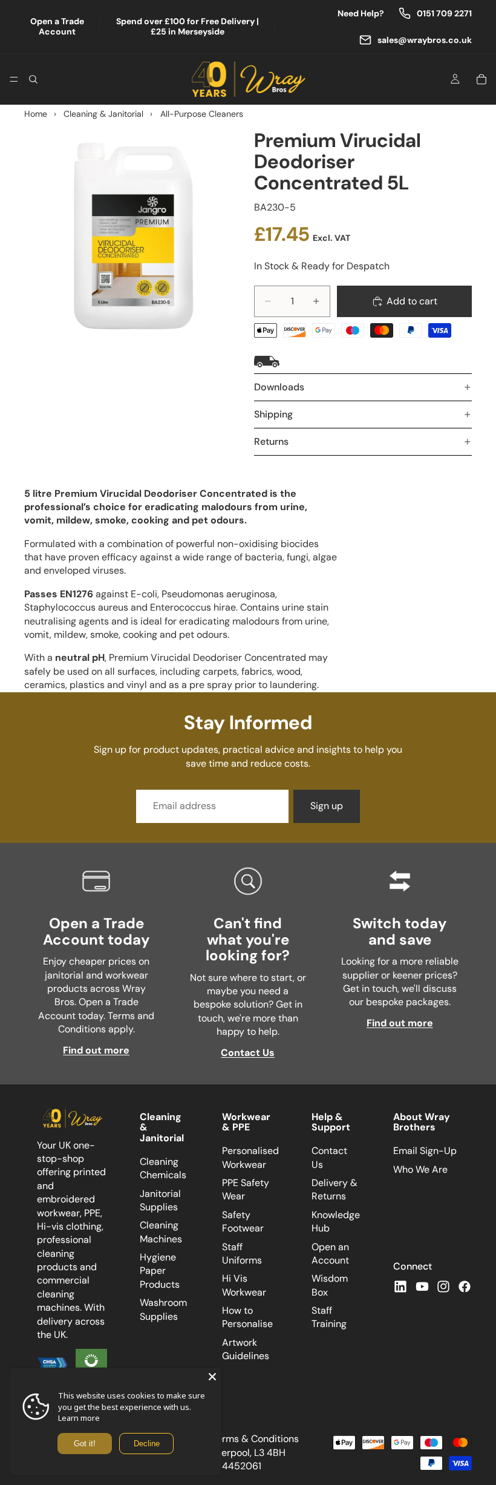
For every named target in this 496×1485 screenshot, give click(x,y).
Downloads (279, 387)
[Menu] (14, 79)
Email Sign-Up (425, 1150)
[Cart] (481, 79)
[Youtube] (422, 1286)
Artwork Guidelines (245, 1349)
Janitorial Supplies (160, 1200)
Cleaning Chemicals (163, 1168)
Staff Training (329, 1317)
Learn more (79, 1417)
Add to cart (412, 301)
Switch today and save (399, 931)
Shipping (273, 414)
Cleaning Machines (161, 1232)
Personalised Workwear (250, 1157)
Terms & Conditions (255, 1438)
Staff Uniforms (242, 1253)
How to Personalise (247, 1317)
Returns (271, 441)
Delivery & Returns (334, 1189)
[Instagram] (443, 1286)
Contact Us (248, 1052)
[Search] (33, 79)
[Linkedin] (400, 1286)
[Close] (212, 1377)
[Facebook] (464, 1286)
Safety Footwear (243, 1221)
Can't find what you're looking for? (248, 939)
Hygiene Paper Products (160, 1271)
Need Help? (361, 13)
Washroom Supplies (163, 1309)
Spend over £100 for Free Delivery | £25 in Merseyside (187, 26)
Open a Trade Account (57, 26)
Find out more (96, 1050)
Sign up (326, 805)
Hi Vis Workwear (244, 1285)
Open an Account (330, 1253)
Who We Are (420, 1168)
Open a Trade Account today (96, 931)
